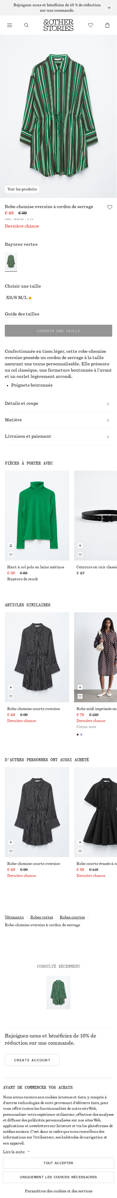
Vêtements (14, 917)
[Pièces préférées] (90, 25)
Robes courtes (72, 917)
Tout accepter (59, 1163)
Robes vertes (41, 917)
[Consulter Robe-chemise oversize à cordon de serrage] (58, 992)
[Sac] (107, 25)
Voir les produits (22, 189)
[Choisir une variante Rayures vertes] (11, 262)
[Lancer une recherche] (26, 25)
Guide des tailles (22, 314)
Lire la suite (14, 1152)
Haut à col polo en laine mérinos (35, 567)
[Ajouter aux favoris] (109, 207)
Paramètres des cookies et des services (58, 1191)
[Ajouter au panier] (80, 545)
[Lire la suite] (58, 8)
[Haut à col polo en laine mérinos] (37, 516)
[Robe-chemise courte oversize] (37, 657)
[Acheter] (9, 25)
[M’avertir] (10, 545)
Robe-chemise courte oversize (33, 709)
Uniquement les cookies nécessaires (58, 1177)
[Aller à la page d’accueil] (58, 25)
